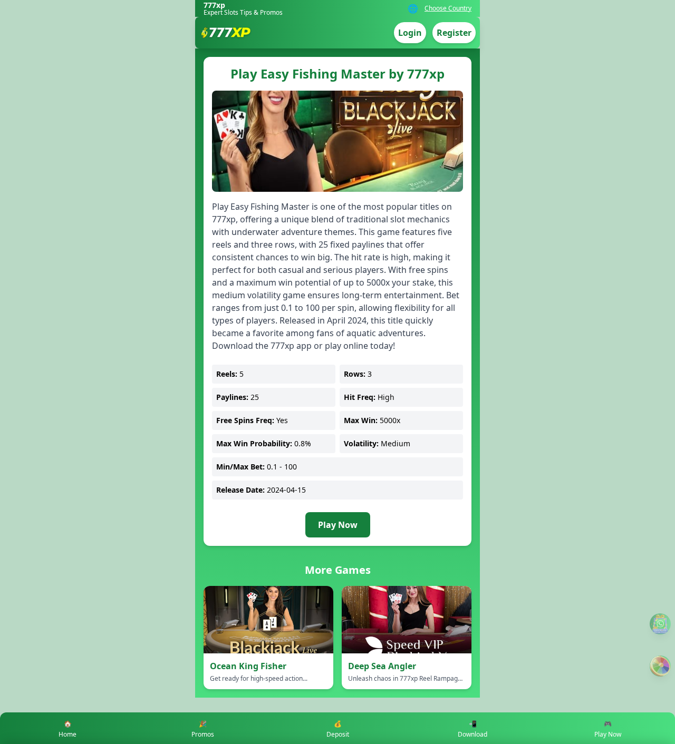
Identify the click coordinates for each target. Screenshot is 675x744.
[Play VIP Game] (660, 666)
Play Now (338, 525)
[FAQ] (660, 623)
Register (454, 32)
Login (410, 32)
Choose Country (448, 8)
